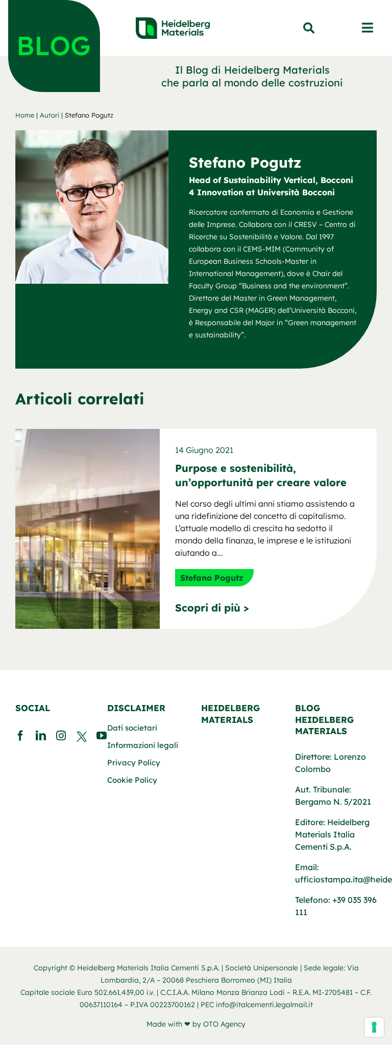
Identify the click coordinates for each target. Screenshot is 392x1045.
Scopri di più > (212, 607)
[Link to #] (308, 28)
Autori (49, 115)
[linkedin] (41, 736)
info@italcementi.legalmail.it (264, 1004)
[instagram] (61, 736)
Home (24, 115)
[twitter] (81, 739)
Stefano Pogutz (211, 578)
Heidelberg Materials (230, 713)
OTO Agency (224, 1024)
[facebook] (20, 736)
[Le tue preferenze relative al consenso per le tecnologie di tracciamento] (374, 1027)
